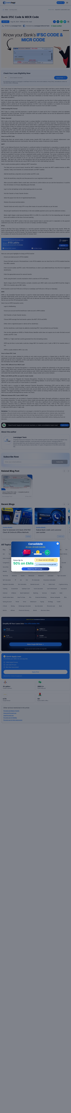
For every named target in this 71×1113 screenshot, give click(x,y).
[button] (35, 556)
